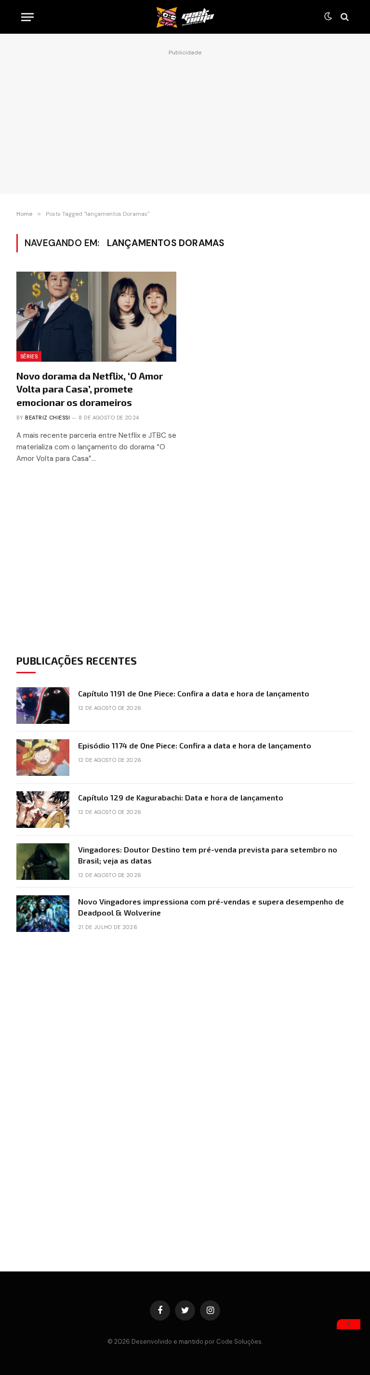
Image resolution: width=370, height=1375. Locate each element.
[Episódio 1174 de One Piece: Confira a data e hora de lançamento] (42, 757)
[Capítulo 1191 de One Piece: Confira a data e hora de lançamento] (42, 705)
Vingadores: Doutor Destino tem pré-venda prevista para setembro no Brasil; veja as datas (207, 855)
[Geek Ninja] (185, 17)
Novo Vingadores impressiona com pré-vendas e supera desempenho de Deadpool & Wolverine (211, 907)
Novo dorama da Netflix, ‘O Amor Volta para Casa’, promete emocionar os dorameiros (89, 388)
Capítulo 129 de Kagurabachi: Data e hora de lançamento (180, 797)
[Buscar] (344, 17)
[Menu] (27, 17)
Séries (29, 356)
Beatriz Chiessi (47, 417)
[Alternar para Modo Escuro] (328, 16)
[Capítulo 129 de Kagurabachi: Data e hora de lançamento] (42, 809)
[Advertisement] (185, 119)
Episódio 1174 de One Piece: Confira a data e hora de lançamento (194, 745)
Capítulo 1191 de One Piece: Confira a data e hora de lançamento (193, 693)
